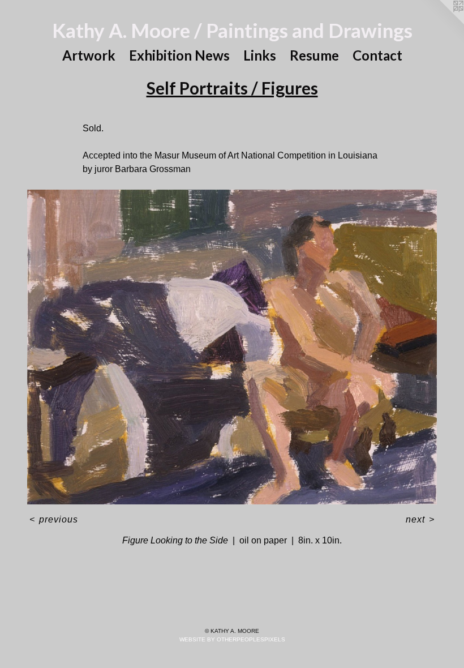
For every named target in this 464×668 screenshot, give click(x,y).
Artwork (88, 55)
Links (259, 55)
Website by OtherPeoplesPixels (232, 639)
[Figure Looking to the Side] (232, 347)
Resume (314, 55)
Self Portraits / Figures (232, 88)
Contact (377, 55)
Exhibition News (179, 55)
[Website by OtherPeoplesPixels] (441, 22)
